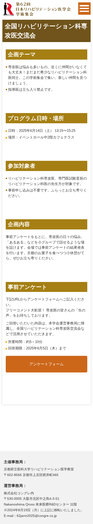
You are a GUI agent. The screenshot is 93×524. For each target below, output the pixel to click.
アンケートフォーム (46, 364)
